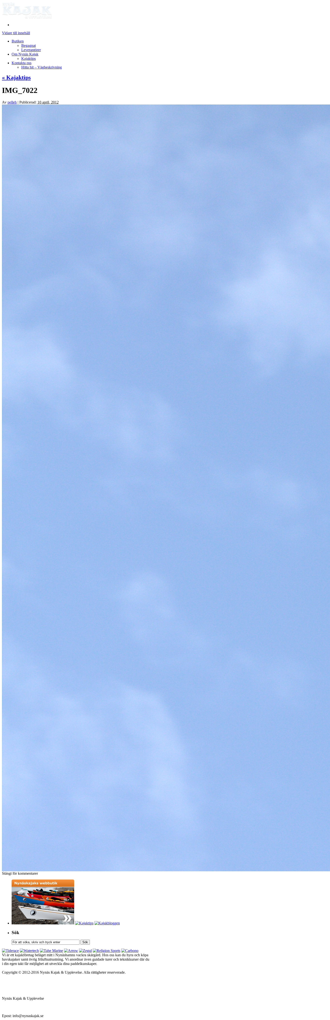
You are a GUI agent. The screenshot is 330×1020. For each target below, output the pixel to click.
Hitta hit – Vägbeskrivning (41, 67)
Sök (15, 932)
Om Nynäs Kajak (25, 54)
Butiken (18, 41)
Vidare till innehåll (16, 33)
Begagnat (28, 45)
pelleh (12, 102)
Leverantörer (31, 50)
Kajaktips (28, 58)
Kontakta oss (21, 63)
